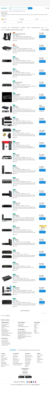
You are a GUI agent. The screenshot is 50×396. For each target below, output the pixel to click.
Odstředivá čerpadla (5, 331)
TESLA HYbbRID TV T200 (16, 203)
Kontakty (2, 356)
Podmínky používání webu (36, 384)
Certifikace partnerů (40, 359)
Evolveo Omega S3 (16, 215)
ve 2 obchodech (41, 34)
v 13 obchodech (41, 95)
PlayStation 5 (36, 327)
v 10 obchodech (41, 59)
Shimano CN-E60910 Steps (22, 331)
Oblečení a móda (36, 333)
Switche (3, 327)
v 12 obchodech (41, 240)
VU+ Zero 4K (15, 299)
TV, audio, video (10, 11)
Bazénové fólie (4, 325)
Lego (35, 329)
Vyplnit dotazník (25, 372)
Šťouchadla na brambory (5, 324)
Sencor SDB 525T (15, 239)
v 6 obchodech (41, 83)
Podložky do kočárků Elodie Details (7, 333)
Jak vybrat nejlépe (21, 322)
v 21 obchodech (41, 216)
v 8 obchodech (41, 180)
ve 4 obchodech (41, 143)
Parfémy (35, 325)
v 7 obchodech (41, 155)
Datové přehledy (27, 362)
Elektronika (6, 11)
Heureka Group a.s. (20, 384)
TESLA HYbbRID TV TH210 (17, 130)
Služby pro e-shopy (28, 358)
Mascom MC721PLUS (16, 142)
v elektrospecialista (42, 106)
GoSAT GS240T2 (15, 118)
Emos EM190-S (15, 166)
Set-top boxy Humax (5, 341)
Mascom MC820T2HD (16, 154)
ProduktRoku (39, 358)
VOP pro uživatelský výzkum (17, 364)
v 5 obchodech (41, 288)
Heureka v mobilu (15, 356)
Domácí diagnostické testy (6, 326)
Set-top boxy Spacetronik (5, 342)
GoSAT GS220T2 (15, 106)
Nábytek (35, 331)
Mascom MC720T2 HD (16, 227)
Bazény (35, 326)
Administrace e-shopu (28, 355)
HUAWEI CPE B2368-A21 (21, 337)
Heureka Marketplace (28, 359)
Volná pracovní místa (4, 359)
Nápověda (26, 366)
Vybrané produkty (21, 329)
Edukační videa (27, 364)
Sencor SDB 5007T (16, 275)
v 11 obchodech (41, 71)
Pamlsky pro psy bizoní (5, 334)
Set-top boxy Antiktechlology (6, 343)
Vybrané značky (4, 338)
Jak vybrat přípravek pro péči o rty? (23, 326)
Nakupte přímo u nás (16, 359)
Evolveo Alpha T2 (15, 263)
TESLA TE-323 (15, 191)
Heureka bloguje (3, 362)
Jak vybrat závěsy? (20, 325)
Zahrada (35, 330)
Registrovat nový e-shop (29, 356)
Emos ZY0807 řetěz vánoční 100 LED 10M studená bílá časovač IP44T (25, 336)
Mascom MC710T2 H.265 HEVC (17, 82)
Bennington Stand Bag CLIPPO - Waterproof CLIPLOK (25, 332)
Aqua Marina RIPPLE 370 (21, 335)
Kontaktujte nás (25, 369)
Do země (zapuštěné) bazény (6, 335)
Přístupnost (3, 366)
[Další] (48, 313)
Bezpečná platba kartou (16, 363)
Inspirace (38, 360)
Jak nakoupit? (15, 355)
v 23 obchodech (41, 264)
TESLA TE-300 (15, 70)
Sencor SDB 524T (15, 58)
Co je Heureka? (3, 355)
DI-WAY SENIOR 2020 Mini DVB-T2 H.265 (19, 33)
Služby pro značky (27, 360)
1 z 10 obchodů (41, 229)
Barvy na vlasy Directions (5, 330)
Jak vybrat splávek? (21, 324)
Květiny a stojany (4, 329)
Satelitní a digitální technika (17, 11)
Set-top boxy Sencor (5, 345)
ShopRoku (38, 356)
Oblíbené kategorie (5, 322)
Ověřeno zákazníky (40, 355)
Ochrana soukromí (15, 362)
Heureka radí (15, 358)
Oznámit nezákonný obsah (5, 364)
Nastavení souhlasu (16, 360)
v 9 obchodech (41, 204)
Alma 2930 (14, 251)
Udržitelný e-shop (39, 362)
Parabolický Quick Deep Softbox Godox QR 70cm (25, 333)
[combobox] (18, 8)
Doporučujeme (37, 322)
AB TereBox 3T (15, 46)
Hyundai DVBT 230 (16, 179)
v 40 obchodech (41, 167)
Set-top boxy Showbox (5, 340)
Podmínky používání (4, 358)
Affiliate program (27, 363)
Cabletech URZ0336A (16, 287)
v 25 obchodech (41, 119)
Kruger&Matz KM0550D (16, 94)
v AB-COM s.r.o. (41, 300)
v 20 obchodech (41, 46)
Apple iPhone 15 (36, 324)
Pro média (2, 360)
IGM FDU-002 (20, 338)
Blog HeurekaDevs (4, 363)
